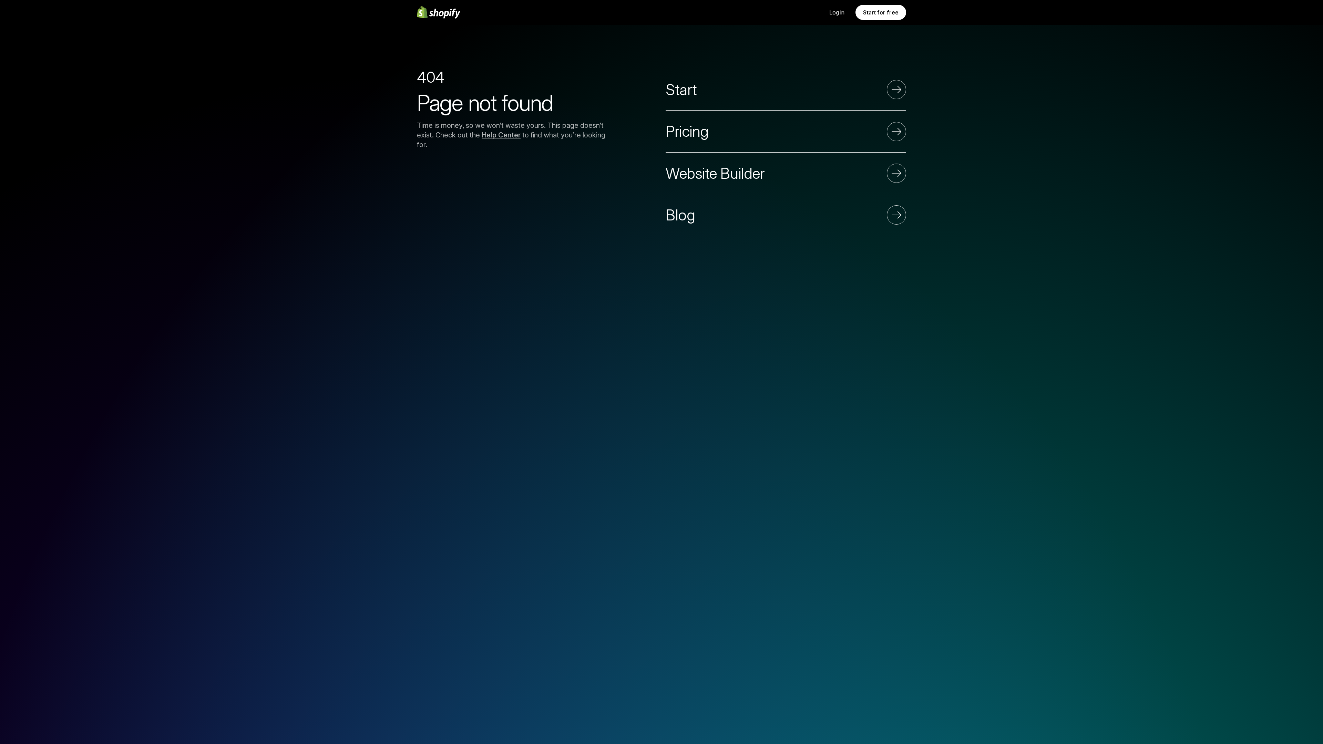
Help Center (501, 135)
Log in (836, 12)
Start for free (881, 12)
